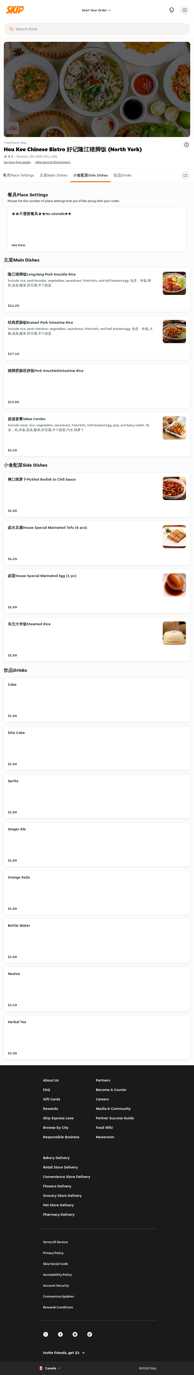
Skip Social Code (55, 1264)
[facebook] (62, 1338)
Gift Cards (51, 1099)
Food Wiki (104, 1127)
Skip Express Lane (58, 1118)
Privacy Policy (53, 1253)
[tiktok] (91, 1338)
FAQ (46, 1089)
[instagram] (76, 1338)
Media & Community (113, 1108)
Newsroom (105, 1136)
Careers (102, 1099)
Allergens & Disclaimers (52, 162)
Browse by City (55, 1127)
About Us (51, 1080)
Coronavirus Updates (58, 1296)
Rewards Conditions (58, 1307)
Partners (103, 1080)
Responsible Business (61, 1136)
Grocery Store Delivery (62, 1195)
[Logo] (16, 10)
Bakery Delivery (56, 1157)
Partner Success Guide (115, 1118)
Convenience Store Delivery (66, 1176)
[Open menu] (184, 10)
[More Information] (186, 144)
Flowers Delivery (57, 1186)
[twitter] (47, 1338)
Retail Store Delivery (60, 1167)
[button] (18, 175)
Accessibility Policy (57, 1274)
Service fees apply (17, 162)
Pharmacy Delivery (59, 1214)
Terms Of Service (55, 1242)
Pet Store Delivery (58, 1205)
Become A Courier (111, 1089)
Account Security (56, 1285)
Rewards (50, 1108)
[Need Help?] (171, 10)
